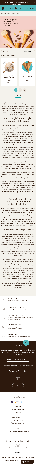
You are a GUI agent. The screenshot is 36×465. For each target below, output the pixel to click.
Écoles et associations (17, 423)
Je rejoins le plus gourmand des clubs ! (18, 359)
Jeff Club (18, 429)
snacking (17, 354)
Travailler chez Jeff (17, 418)
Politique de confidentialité (10, 460)
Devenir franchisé (18, 415)
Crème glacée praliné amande (9, 77)
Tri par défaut (28, 51)
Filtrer (4, 51)
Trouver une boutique (18, 409)
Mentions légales (29, 457)
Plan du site (15, 457)
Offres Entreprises (18, 420)
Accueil (3, 13)
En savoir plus (19, 385)
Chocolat (18, 406)
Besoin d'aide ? (18, 426)
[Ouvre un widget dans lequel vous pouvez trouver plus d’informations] (27, 462)
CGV (21, 457)
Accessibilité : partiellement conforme (18, 431)
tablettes (23, 352)
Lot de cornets (27, 77)
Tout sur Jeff (18, 412)
